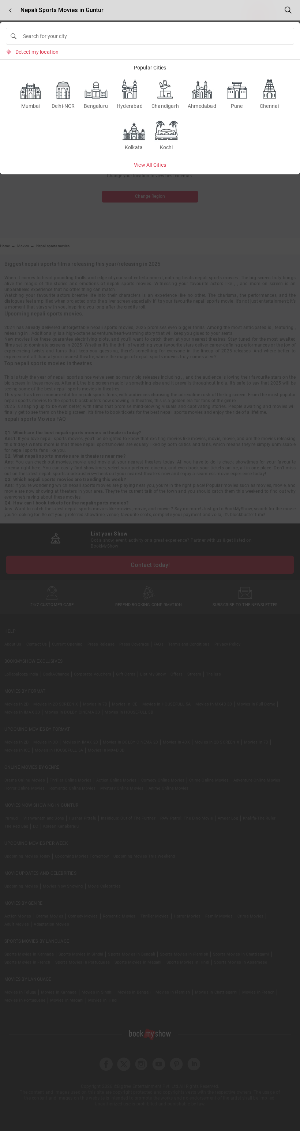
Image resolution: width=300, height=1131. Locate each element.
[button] (10, 10)
